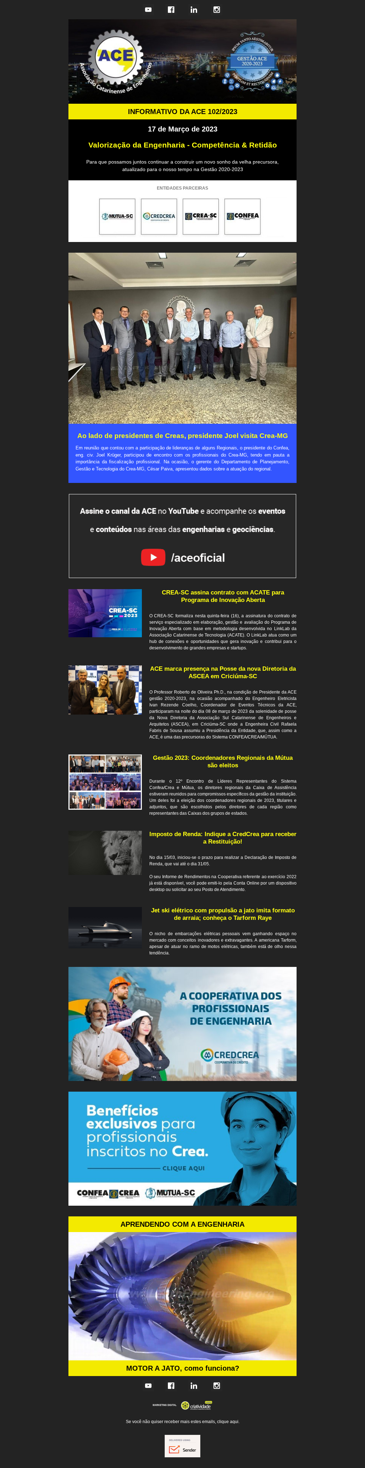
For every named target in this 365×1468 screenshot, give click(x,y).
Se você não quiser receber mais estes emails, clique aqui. (183, 1421)
